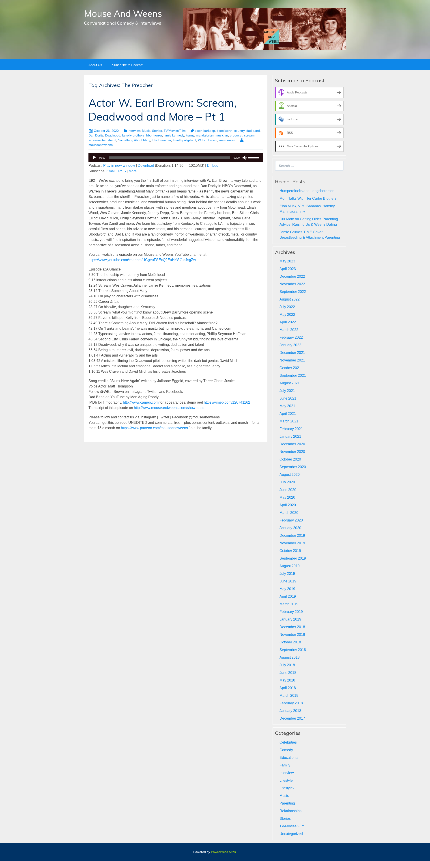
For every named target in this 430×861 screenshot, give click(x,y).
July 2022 (287, 307)
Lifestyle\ (287, 788)
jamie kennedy (174, 135)
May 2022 (287, 314)
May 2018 (287, 680)
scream (249, 135)
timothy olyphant (184, 140)
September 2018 (293, 650)
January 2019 (290, 619)
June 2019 (288, 581)
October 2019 (290, 551)
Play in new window (119, 165)
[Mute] (244, 157)
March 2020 (289, 513)
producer (236, 135)
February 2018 (291, 703)
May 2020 (287, 497)
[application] (175, 157)
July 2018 (287, 665)
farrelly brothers (133, 135)
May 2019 (287, 589)
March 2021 (289, 421)
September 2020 (293, 467)
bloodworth (224, 130)
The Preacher (161, 140)
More (133, 171)
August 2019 (290, 566)
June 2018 (288, 673)
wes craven (227, 140)
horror (157, 135)
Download (146, 165)
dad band (253, 130)
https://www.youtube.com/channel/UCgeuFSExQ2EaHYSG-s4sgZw (142, 260)
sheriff (112, 140)
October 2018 (290, 642)
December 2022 (292, 276)
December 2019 (292, 535)
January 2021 (290, 436)
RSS (122, 171)
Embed (212, 165)
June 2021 (288, 398)
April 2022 (288, 322)
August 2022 (290, 299)
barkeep (209, 130)
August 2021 (290, 383)
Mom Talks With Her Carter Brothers (308, 198)
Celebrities (288, 742)
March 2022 (289, 330)
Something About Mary (134, 140)
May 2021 (287, 406)
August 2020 (290, 474)
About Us (95, 65)
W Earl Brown (207, 140)
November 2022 (292, 284)
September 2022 (293, 292)
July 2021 (287, 391)
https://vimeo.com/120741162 (227, 402)
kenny (190, 135)
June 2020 (288, 490)
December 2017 (292, 718)
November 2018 (292, 634)
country (239, 130)
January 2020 (290, 528)
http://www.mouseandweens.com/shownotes (169, 408)
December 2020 (292, 444)
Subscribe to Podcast (127, 65)
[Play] (94, 157)
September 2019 (293, 558)
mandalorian (205, 135)
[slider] (254, 157)
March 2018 (289, 695)
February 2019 (291, 612)
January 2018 (290, 711)
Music (146, 130)
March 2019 (289, 604)
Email (111, 171)
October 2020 (290, 459)
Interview (134, 130)
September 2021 (293, 375)
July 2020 (287, 482)
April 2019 (288, 596)
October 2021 (290, 368)
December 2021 (292, 353)
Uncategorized (291, 834)
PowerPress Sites (223, 852)
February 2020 (291, 520)
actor (198, 130)
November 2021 (292, 360)
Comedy (286, 750)
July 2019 (287, 573)
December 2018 (292, 627)
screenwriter (97, 140)
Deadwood (112, 135)
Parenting (287, 803)
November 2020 (292, 452)
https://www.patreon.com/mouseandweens (154, 428)
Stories (157, 130)
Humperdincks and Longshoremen (307, 191)
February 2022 (291, 337)
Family (285, 765)
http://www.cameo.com (141, 402)
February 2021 (291, 429)
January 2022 (290, 345)
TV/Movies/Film (175, 130)
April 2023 (288, 269)
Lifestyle (286, 780)
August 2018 (290, 657)
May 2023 (287, 261)
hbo (149, 135)
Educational (289, 757)
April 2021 (288, 413)
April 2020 (288, 505)
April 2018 (288, 688)
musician (221, 135)
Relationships (290, 811)
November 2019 (292, 543)
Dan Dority (95, 135)
